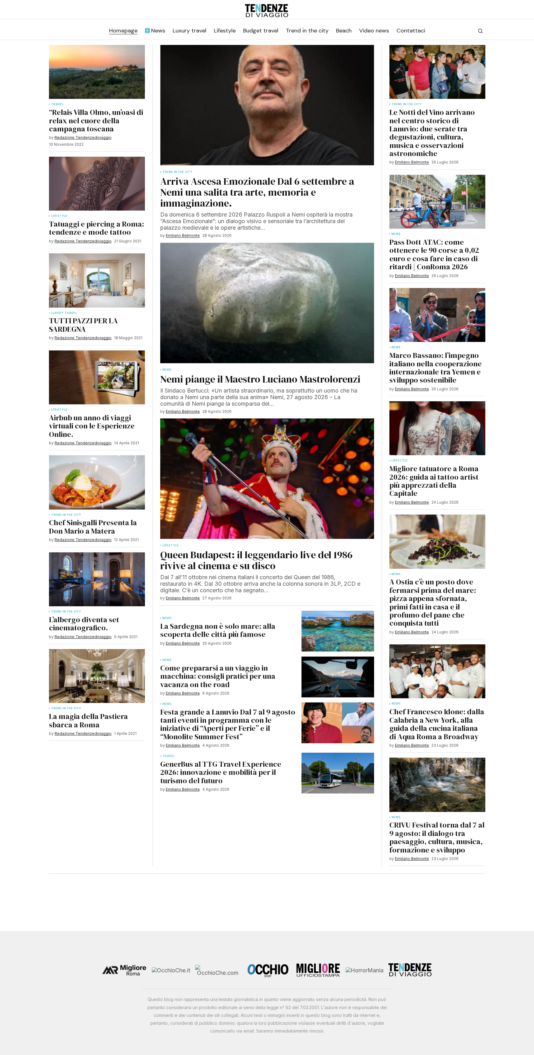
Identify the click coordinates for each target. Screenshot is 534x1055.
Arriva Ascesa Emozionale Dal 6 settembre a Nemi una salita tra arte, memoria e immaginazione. (257, 192)
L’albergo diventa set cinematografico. (84, 624)
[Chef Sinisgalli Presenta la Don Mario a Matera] (97, 482)
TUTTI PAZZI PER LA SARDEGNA (83, 325)
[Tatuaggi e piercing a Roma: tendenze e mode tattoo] (97, 184)
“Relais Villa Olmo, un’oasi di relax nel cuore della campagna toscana (96, 120)
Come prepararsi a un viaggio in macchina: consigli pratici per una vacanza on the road (217, 676)
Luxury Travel (64, 313)
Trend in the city (66, 514)
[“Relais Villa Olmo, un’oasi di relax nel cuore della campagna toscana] (97, 72)
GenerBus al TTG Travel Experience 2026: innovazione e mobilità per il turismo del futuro (220, 772)
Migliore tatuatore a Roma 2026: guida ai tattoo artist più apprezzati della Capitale (434, 481)
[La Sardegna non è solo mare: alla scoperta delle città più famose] (337, 631)
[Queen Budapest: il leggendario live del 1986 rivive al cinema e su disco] (267, 478)
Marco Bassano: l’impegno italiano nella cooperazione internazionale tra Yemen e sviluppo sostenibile (435, 367)
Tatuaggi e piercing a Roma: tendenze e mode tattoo (96, 228)
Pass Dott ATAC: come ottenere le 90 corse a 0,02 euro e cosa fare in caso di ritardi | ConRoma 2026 (434, 254)
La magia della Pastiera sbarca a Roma (88, 720)
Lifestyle (59, 215)
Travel (57, 104)
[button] (480, 30)
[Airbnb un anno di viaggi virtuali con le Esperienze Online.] (97, 377)
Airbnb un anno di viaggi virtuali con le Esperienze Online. (92, 426)
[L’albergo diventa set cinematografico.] (97, 579)
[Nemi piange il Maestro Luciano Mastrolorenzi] (267, 303)
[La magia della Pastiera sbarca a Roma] (97, 676)
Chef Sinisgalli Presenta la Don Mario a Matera (93, 527)
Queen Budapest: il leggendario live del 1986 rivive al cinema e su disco (256, 560)
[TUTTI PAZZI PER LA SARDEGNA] (97, 280)
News (167, 369)
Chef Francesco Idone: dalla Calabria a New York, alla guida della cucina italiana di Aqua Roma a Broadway (436, 724)
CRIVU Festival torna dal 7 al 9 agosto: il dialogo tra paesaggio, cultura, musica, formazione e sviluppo (436, 837)
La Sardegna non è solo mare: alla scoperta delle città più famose (217, 630)
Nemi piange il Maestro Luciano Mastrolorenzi (260, 379)
